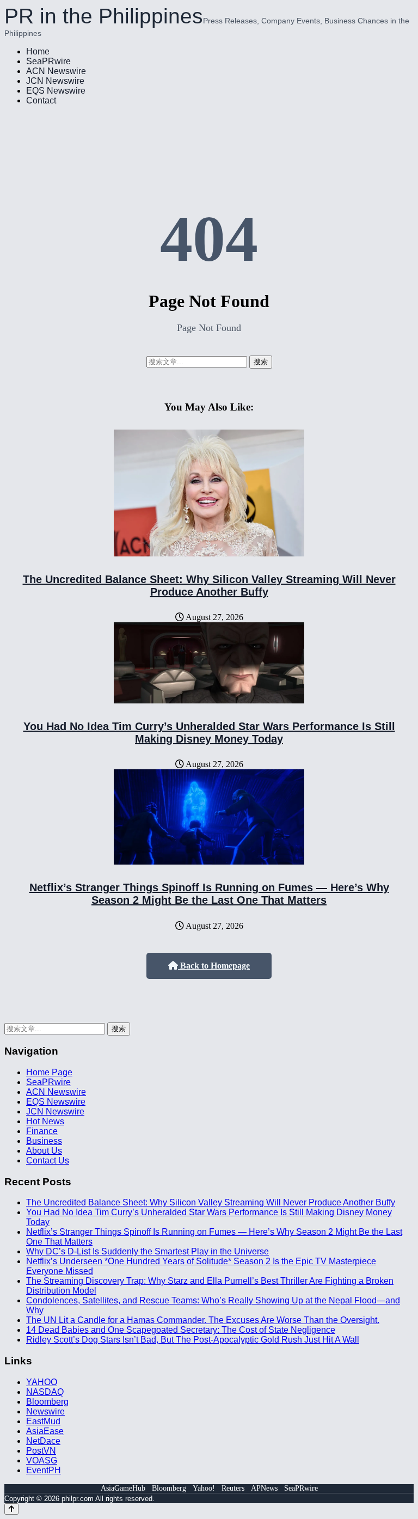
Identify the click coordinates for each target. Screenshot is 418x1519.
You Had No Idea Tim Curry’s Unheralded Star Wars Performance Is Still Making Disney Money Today (209, 732)
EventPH (43, 1470)
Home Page (49, 1072)
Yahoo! (204, 1488)
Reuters (233, 1488)
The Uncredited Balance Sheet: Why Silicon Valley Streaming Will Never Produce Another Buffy (209, 585)
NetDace (43, 1440)
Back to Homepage (214, 965)
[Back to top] (11, 1509)
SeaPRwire (48, 61)
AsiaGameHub (123, 1488)
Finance (42, 1131)
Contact (41, 100)
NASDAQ (45, 1391)
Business (44, 1141)
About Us (44, 1150)
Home (38, 51)
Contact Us (47, 1160)
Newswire (45, 1411)
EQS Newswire (55, 90)
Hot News (45, 1121)
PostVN (41, 1450)
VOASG (41, 1460)
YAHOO (41, 1382)
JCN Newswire (55, 80)
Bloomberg (47, 1401)
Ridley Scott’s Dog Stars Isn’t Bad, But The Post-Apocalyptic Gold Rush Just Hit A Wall (192, 1339)
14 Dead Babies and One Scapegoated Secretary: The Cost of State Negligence (180, 1329)
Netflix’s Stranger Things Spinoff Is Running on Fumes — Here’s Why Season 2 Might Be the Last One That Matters (209, 893)
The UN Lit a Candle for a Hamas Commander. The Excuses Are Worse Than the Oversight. (202, 1320)
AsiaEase (45, 1431)
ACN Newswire (56, 71)
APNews (264, 1488)
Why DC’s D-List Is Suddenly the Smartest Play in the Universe (147, 1251)
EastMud (43, 1421)
